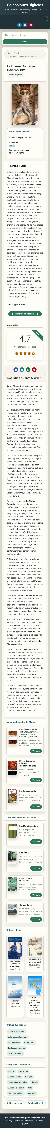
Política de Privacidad (23, 1120)
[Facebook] (25, 25)
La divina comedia (27, 791)
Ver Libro (36, 751)
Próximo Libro (34, 1103)
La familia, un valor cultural (35, 960)
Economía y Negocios (17, 1082)
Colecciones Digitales (25, 5)
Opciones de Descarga (25, 314)
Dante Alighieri (15, 74)
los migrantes (14, 1042)
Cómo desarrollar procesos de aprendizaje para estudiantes (34, 1004)
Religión (28, 1077)
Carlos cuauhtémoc (16, 1048)
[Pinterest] (30, 25)
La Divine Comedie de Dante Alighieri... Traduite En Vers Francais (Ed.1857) (28, 733)
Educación (23, 1071)
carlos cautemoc (15, 1053)
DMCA (25, 1124)
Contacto (39, 1120)
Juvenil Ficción (14, 1077)
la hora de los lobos (16, 1031)
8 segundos (29, 1042)
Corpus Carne (25, 905)
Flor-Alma (24, 853)
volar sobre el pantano (18, 1037)
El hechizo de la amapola (25, 879)
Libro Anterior (15, 1103)
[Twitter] (19, 25)
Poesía (16, 53)
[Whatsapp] (28, 369)
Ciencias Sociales (15, 1093)
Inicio (8, 53)
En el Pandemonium (28, 826)
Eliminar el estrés (15, 1002)
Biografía (32, 1093)
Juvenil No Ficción (16, 1088)
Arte (30, 1088)
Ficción (11, 1071)
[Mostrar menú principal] (45, 19)
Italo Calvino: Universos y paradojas (15, 963)
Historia (34, 1082)
